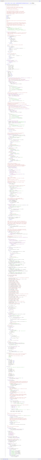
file (17, 4)
